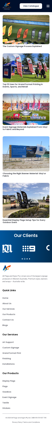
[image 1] (7, 6)
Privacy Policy (17, 422)
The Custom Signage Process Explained (22, 46)
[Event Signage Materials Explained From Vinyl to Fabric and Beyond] (26, 109)
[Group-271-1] (26, 268)
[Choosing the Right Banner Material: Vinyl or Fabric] (26, 153)
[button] (48, 6)
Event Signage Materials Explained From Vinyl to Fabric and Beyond (25, 128)
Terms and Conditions (31, 422)
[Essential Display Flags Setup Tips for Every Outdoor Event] (26, 200)
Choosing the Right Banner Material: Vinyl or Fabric (24, 174)
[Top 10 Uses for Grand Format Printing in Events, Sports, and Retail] (26, 67)
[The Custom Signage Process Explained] (26, 29)
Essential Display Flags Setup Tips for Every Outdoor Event (24, 221)
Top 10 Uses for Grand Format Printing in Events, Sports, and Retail (23, 85)
